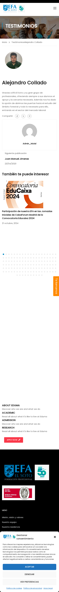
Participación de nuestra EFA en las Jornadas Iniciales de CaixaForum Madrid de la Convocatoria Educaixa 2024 (27, 215)
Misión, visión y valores (12, 517)
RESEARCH (8, 427)
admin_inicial (29, 143)
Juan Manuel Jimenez (17, 158)
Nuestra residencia (11, 527)
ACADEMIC (8, 412)
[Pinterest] (29, 116)
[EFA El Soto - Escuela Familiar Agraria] (13, 8)
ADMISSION (9, 420)
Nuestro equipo (9, 522)
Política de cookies (14, 588)
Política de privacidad (32, 588)
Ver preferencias (29, 581)
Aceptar (29, 566)
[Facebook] (17, 116)
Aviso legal (48, 588)
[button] (55, 537)
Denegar (29, 574)
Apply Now (12, 440)
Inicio (4, 42)
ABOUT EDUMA (11, 405)
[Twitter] (23, 116)
